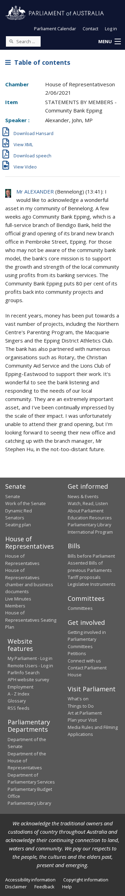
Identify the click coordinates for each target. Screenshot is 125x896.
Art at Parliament (85, 713)
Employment (20, 687)
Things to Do (81, 706)
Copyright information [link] (85, 880)
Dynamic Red (18, 511)
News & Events (83, 496)
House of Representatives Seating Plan (30, 620)
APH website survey (28, 679)
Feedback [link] (44, 886)
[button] (109, 42)
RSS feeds (19, 708)
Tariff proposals (84, 577)
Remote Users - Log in (30, 665)
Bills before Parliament (91, 556)
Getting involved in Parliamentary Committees (87, 639)
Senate (12, 496)
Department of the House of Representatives (27, 760)
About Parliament (85, 511)
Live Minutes (18, 599)
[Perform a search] (11, 41)
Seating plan (18, 524)
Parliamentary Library (89, 524)
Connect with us (84, 661)
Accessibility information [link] (30, 880)
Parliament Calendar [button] (55, 28)
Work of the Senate (25, 503)
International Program (90, 532)
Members (15, 606)
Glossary (17, 701)
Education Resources (90, 517)
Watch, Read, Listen (88, 503)
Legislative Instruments (92, 584)
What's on (78, 698)
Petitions (77, 653)
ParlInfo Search (24, 672)
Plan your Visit (82, 720)
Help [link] (67, 886)
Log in (111, 28)
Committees (80, 608)
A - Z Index (19, 694)
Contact (90, 28)
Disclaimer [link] (16, 886)
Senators (14, 517)
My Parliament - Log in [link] (30, 658)
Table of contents (40, 62)
